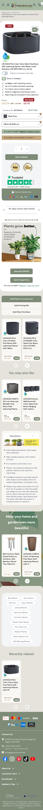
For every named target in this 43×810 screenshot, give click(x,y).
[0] (39, 5)
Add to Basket (21, 157)
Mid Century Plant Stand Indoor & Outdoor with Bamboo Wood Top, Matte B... (11, 559)
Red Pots (12, 603)
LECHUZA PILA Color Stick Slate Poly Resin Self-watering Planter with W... (10, 685)
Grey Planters (29, 598)
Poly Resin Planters (21, 617)
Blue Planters (13, 598)
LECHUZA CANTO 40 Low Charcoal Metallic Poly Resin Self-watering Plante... (11, 404)
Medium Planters (21, 632)
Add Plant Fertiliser (21, 312)
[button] (4, 210)
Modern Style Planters (21, 622)
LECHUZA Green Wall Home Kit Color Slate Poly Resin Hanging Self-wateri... (30, 404)
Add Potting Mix (21, 305)
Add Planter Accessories (21, 299)
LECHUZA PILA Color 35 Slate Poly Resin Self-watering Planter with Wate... (10, 343)
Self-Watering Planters (21, 641)
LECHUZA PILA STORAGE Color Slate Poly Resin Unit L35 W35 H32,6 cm (30, 343)
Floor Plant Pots (21, 627)
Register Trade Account (30, 131)
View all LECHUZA (21, 271)
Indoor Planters (27, 603)
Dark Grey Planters (21, 612)
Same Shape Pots (21, 280)
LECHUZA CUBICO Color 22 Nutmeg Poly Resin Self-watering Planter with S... (31, 559)
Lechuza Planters (21, 608)
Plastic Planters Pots (21, 636)
